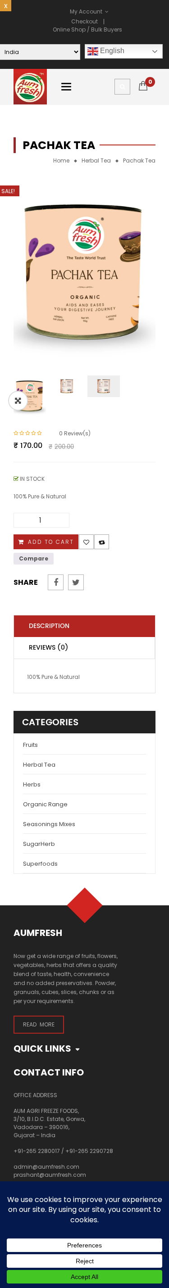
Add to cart (51, 542)
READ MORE (39, 1024)
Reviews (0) (49, 647)
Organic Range (45, 804)
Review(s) (75, 433)
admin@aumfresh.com (46, 1166)
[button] (18, 401)
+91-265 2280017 (37, 1151)
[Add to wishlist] (86, 541)
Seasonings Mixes (49, 824)
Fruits (30, 745)
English (111, 50)
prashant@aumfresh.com (50, 1175)
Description (49, 626)
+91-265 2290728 (89, 1151)
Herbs (32, 784)
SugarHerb (39, 844)
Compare (101, 541)
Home (61, 160)
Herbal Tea (96, 160)
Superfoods (40, 863)
